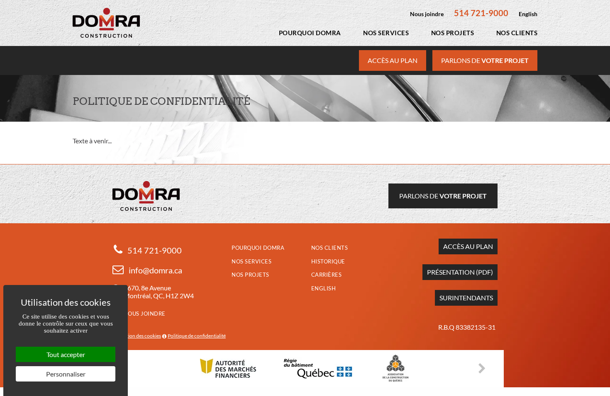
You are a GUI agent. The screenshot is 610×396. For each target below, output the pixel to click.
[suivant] (484, 368)
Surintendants (466, 298)
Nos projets (452, 32)
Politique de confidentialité (197, 336)
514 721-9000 (481, 13)
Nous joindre (427, 13)
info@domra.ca (155, 270)
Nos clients (517, 32)
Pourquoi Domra (310, 32)
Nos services (386, 32)
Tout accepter (65, 354)
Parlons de (485, 60)
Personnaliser (65, 374)
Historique (328, 261)
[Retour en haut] (603, 389)
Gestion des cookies (139, 336)
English (528, 13)
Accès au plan (392, 60)
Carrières (326, 274)
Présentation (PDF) (460, 272)
